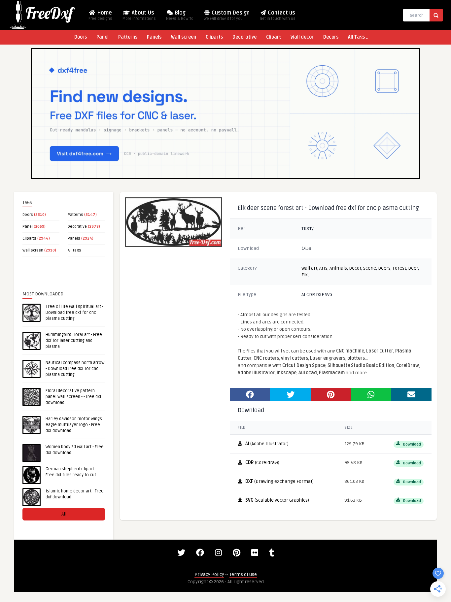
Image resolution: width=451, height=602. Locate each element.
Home (100, 15)
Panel (102, 37)
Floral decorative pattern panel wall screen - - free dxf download (73, 396)
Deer (413, 268)
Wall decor (302, 37)
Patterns (127, 37)
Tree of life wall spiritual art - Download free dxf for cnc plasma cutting (74, 312)
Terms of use (243, 574)
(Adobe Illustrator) (267, 444)
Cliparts (214, 37)
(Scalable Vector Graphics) (277, 500)
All (63, 514)
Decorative (244, 37)
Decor (355, 268)
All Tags (74, 250)
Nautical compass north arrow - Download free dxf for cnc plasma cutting (75, 368)
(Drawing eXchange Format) (279, 481)
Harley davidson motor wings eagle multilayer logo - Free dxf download (74, 424)
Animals (338, 268)
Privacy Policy (209, 574)
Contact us (277, 15)
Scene (369, 268)
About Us (139, 15)
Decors (330, 37)
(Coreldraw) (262, 462)
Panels (154, 37)
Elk (304, 275)
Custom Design (227, 15)
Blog (179, 15)
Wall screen (183, 37)
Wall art (309, 268)
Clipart (273, 37)
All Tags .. (358, 37)
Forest (399, 268)
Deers (384, 268)
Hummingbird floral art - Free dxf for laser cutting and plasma (74, 340)
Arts (323, 268)
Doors (80, 37)
